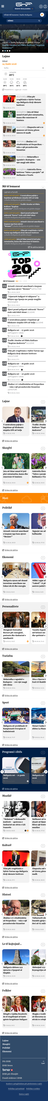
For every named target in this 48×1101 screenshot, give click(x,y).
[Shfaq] (43, 497)
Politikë (6, 1048)
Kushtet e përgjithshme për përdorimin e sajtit (24, 1084)
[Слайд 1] (3, 50)
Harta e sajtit (24, 1094)
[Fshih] (43, 187)
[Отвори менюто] (2, 6)
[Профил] (45, 6)
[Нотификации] (41, 6)
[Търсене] (39, 20)
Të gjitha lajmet (37, 247)
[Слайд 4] (9, 50)
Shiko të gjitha (11, 441)
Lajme (5, 1040)
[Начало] (24, 4)
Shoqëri (6, 1044)
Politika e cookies (33, 1089)
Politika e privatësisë (16, 1089)
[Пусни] (42, 15)
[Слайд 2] (5, 50)
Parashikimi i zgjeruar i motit (15, 90)
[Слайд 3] (7, 50)
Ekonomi (6, 1051)
